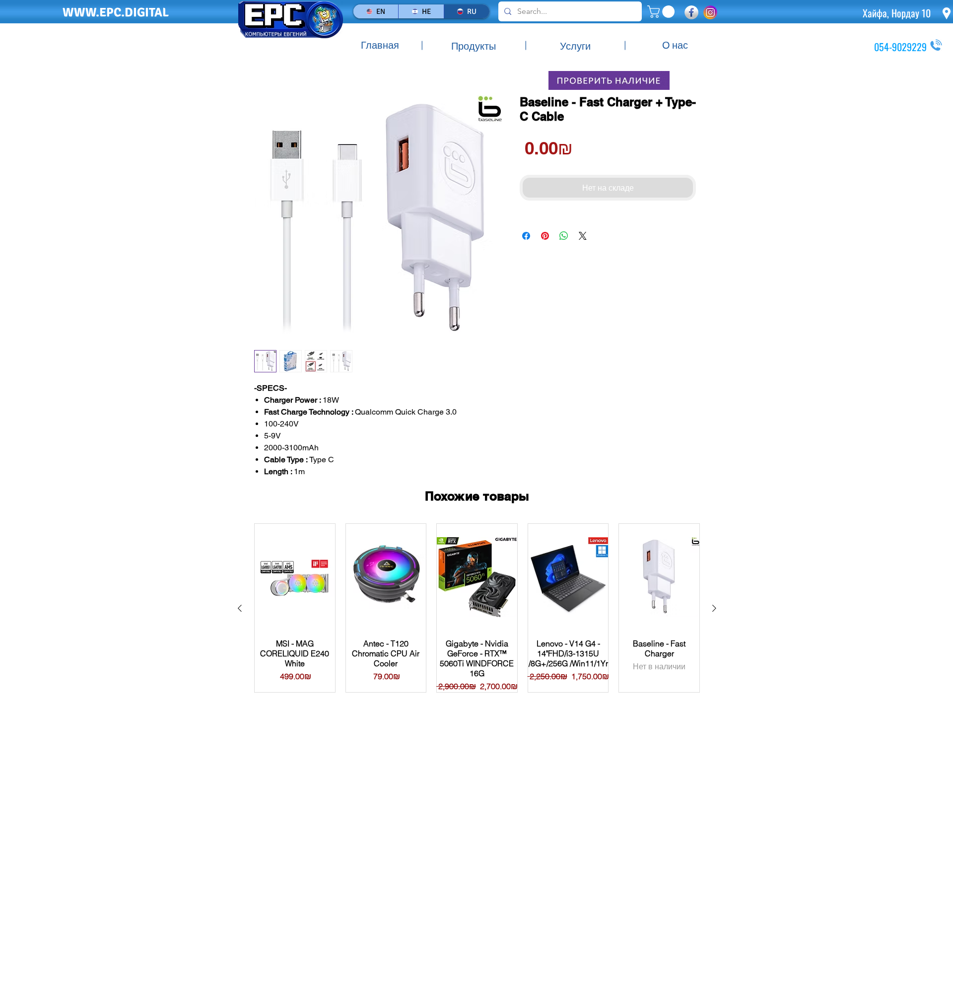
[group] (477, 608)
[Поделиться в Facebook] (526, 236)
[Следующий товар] (714, 608)
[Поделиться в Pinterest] (545, 236)
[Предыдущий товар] (240, 608)
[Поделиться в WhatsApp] (564, 236)
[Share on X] (583, 236)
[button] (662, 11)
